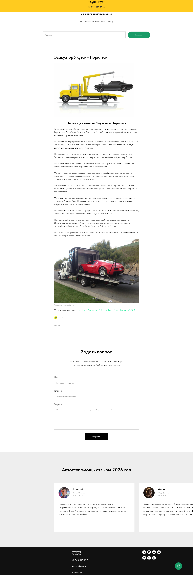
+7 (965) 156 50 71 (80, 560)
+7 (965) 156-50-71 (96, 6)
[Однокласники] (154, 559)
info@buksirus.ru (79, 566)
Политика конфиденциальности (96, 43)
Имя (56, 377)
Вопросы (58, 404)
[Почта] (149, 559)
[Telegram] (144, 553)
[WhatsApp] (149, 553)
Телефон (58, 390)
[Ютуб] (159, 553)
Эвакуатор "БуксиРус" (77, 552)
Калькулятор (77, 572)
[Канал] (144, 559)
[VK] (154, 553)
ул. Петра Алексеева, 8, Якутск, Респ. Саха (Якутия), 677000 (107, 310)
